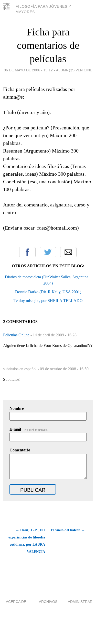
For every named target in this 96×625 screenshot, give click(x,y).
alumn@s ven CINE (74, 70)
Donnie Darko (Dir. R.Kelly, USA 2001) (48, 292)
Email (68, 252)
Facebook (27, 252)
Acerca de (16, 602)
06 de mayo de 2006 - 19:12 (28, 70)
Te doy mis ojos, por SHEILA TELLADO (48, 300)
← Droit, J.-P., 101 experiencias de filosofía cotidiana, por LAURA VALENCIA (26, 541)
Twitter (48, 252)
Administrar (80, 602)
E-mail (28, 429)
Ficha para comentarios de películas (48, 45)
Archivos (48, 602)
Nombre (16, 408)
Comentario (19, 450)
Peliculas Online (16, 335)
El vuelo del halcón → (68, 530)
